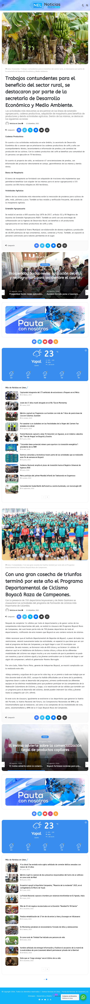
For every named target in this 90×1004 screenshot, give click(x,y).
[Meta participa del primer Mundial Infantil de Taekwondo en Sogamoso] (11, 478)
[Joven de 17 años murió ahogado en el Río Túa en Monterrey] (11, 406)
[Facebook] (19, 130)
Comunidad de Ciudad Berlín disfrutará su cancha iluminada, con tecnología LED (50, 486)
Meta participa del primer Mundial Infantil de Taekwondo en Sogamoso (47, 476)
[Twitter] (24, 130)
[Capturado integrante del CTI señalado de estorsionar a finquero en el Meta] (11, 395)
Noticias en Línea (15, 123)
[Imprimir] (47, 130)
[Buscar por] (87, 6)
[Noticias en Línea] (45, 5)
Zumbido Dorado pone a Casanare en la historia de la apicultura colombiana (45, 275)
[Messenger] (36, 130)
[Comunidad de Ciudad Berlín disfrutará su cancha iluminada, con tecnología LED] (11, 489)
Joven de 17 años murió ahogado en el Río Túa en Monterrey (43, 403)
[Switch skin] (83, 6)
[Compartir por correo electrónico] (41, 130)
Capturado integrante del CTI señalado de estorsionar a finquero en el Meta (49, 392)
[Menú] (3, 6)
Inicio (9, 69)
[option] (45, 275)
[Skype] (30, 130)
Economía (15, 69)
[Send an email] (22, 123)
